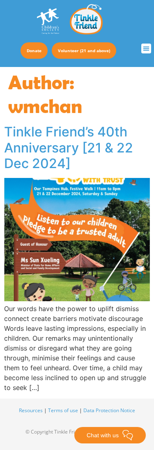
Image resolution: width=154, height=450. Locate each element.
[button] (146, 48)
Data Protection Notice (109, 410)
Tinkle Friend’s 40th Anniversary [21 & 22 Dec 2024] (68, 147)
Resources (31, 410)
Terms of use (63, 410)
